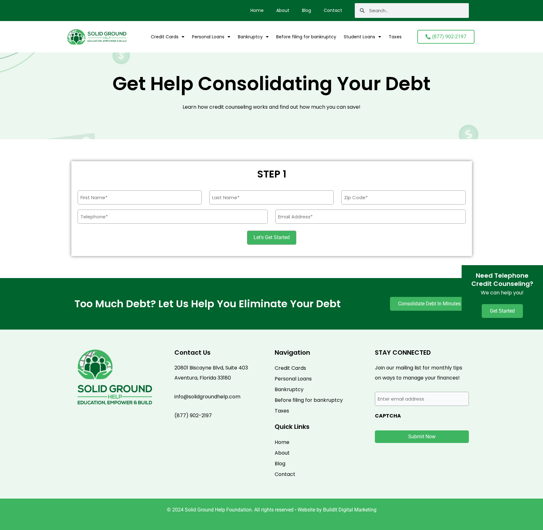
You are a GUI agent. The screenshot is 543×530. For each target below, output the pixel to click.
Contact (333, 10)
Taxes (395, 37)
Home (257, 10)
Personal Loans (208, 37)
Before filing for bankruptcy (306, 37)
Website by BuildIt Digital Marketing (337, 510)
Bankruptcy (250, 37)
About (282, 10)
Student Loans (359, 37)
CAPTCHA (388, 415)
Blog (306, 10)
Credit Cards (164, 37)
